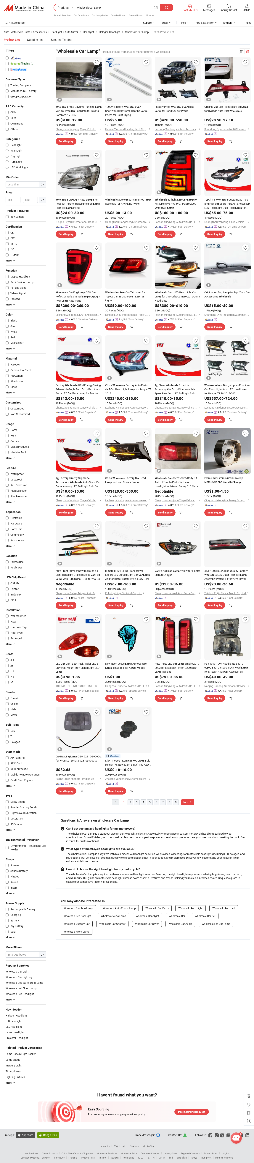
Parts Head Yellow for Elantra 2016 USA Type (177, 573)
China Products (50, 1153)
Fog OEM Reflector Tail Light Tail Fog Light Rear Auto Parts (78, 296)
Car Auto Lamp (81, 15)
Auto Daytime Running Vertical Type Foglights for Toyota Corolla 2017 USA (79, 111)
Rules (248, 22)
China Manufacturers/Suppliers (77, 1153)
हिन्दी (171, 1157)
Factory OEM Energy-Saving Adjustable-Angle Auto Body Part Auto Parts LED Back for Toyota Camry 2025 (78, 389)
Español (46, 1157)
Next (186, 802)
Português (59, 1157)
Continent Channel (150, 1153)
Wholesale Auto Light (190, 908)
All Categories (17, 22)
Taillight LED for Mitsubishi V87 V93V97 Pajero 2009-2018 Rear (176, 203)
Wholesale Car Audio (180, 924)
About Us (105, 1146)
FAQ (116, 1146)
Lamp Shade (13, 1059)
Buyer (165, 22)
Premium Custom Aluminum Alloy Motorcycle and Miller (223, 480)
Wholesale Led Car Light (77, 916)
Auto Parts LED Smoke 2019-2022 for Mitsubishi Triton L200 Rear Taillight (177, 667)
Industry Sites (170, 1153)
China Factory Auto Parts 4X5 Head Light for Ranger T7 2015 (128, 389)
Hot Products (31, 1153)
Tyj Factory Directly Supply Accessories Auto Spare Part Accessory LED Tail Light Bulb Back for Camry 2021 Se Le (78, 482)
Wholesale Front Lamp (76, 931)
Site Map (134, 1146)
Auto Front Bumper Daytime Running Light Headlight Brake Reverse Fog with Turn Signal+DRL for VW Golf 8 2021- (78, 575)
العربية (141, 1157)
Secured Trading (61, 40)
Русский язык (88, 1157)
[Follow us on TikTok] (217, 1135)
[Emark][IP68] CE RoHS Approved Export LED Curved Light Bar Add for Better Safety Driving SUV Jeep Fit (127, 575)
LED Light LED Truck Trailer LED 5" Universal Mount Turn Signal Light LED (77, 667)
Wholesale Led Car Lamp (216, 924)
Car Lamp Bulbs (100, 15)
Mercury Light (14, 1065)
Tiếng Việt (206, 1157)
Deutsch (114, 1157)
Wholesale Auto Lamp (113, 916)
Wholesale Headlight (147, 916)
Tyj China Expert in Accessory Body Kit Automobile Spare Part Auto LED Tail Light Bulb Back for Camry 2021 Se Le (175, 389)
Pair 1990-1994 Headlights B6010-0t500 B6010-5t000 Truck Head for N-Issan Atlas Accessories (226, 667)
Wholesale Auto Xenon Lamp (119, 908)
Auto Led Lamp (118, 15)
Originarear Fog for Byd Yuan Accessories (227, 294)
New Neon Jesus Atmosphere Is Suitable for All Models (126, 665)
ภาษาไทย (182, 1157)
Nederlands (128, 1157)
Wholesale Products (107, 1153)
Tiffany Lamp (13, 1071)
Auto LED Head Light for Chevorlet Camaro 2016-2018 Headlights (177, 296)
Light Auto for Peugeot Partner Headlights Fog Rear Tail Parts (78, 203)
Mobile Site (148, 1146)
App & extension (205, 22)
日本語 (162, 1157)
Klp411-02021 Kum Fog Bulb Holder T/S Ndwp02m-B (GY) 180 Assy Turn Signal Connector (127, 763)
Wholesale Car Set (205, 916)
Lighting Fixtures (15, 1077)
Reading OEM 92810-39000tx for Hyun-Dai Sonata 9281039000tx (79, 758)
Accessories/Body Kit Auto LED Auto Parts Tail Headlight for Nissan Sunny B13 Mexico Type (177, 482)
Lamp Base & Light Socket (21, 1054)
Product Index (211, 1153)
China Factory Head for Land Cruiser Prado (125, 480)
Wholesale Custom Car (77, 924)
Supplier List (35, 40)
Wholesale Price (129, 1153)
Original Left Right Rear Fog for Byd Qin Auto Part (226, 109)
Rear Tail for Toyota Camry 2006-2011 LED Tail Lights (125, 296)
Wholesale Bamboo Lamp (78, 908)
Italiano (103, 1157)
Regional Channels (190, 1153)
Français (72, 1157)
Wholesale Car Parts (157, 908)
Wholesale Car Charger (112, 924)
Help (184, 22)
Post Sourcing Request (191, 1111)
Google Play (48, 1135)
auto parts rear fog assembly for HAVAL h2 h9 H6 (128, 201)
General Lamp (136, 15)
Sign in (246, 10)
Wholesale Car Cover (147, 924)
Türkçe (194, 1157)
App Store (25, 1135)
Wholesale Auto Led (223, 908)
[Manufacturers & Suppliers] (24, 8)
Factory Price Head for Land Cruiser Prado (174, 109)
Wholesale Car (177, 916)
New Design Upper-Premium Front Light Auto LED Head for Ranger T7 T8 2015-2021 (227, 389)
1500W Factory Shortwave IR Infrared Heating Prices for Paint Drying (126, 111)
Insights (225, 1153)
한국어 (151, 1157)
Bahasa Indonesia (224, 1157)
